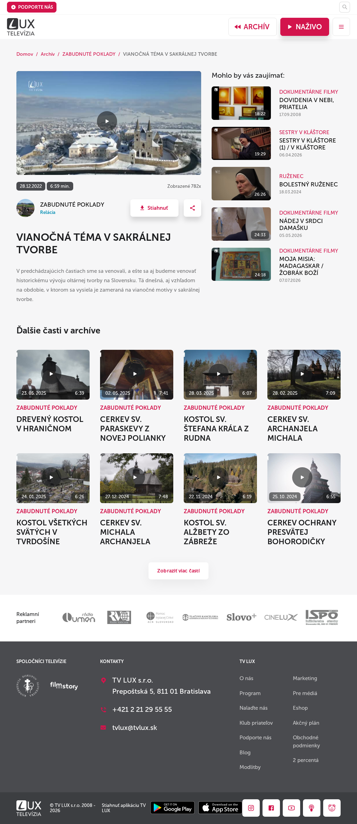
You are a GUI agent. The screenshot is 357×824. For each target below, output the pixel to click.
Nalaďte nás (254, 708)
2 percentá (306, 760)
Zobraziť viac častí (178, 571)
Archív (256, 27)
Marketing (305, 678)
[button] (154, 208)
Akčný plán (306, 723)
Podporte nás (35, 7)
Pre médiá (305, 693)
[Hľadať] (344, 7)
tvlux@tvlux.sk (134, 727)
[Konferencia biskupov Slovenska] (27, 687)
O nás (246, 678)
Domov (24, 54)
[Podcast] (311, 808)
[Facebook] (271, 808)
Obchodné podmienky (306, 741)
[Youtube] (291, 808)
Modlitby (250, 767)
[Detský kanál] (332, 808)
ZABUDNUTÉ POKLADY (88, 54)
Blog (245, 752)
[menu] (341, 27)
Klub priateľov (256, 723)
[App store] (220, 808)
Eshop (300, 708)
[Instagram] (251, 808)
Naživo (309, 27)
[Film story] (64, 687)
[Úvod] (20, 27)
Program (250, 693)
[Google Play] (172, 808)
